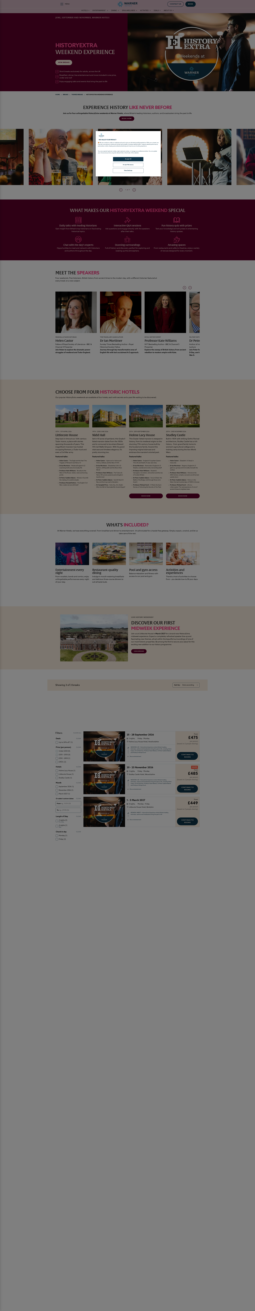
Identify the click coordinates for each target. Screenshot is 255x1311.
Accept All (128, 159)
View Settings (128, 170)
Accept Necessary (128, 164)
